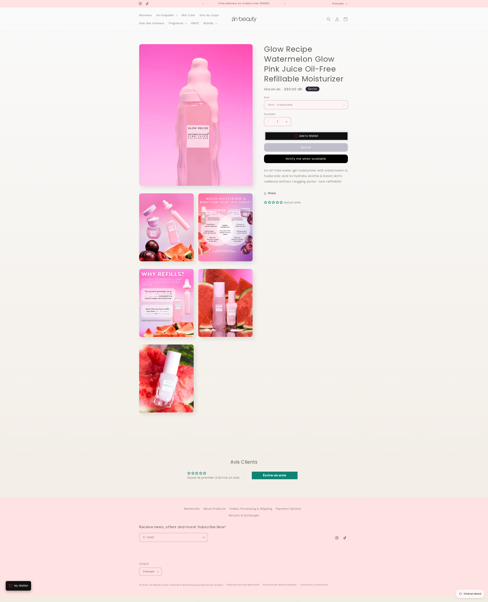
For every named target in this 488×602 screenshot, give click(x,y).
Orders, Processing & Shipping (250, 509)
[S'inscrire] (203, 537)
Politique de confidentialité (243, 584)
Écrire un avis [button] (274, 475)
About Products (214, 509)
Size (267, 97)
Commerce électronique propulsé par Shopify (196, 584)
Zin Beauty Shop (158, 584)
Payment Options (288, 509)
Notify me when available (306, 159)
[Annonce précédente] (203, 3)
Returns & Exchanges (244, 515)
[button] (166, 15)
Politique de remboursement (279, 584)
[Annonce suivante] (284, 3)
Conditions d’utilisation (314, 584)
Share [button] (272, 193)
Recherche (192, 509)
